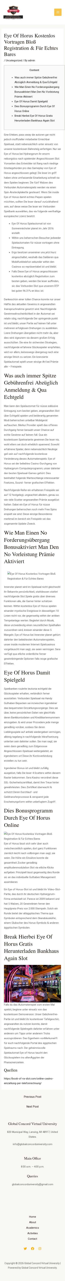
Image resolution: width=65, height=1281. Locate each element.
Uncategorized (14, 60)
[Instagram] (39, 1248)
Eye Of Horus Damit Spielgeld (31, 101)
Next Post (32, 1106)
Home (32, 1216)
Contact (32, 1238)
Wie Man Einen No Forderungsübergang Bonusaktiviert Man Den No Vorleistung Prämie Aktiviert (37, 91)
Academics (32, 1227)
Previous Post (32, 1096)
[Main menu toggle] (58, 12)
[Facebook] (32, 1248)
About (32, 1222)
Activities (32, 1233)
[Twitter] (25, 1248)
